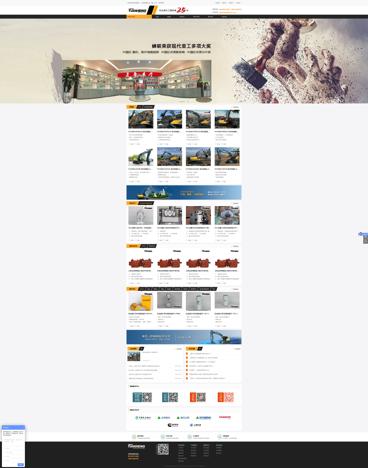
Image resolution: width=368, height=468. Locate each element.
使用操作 (193, 453)
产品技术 (193, 448)
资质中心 (231, 3)
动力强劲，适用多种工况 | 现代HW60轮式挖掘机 (142, 370)
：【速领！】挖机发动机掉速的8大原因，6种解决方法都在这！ (207, 378)
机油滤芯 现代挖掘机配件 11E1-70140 (228, 313)
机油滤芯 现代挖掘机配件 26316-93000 (141, 313)
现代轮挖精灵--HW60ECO (150, 352)
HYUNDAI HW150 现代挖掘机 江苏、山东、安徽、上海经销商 (236, 169)
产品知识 (217, 3)
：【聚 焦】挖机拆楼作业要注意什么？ (199, 354)
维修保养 (193, 456)
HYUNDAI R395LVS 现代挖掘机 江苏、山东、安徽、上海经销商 (208, 131)
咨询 (131, 144)
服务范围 (181, 461)
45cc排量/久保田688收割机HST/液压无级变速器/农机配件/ (177, 228)
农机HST (182, 17)
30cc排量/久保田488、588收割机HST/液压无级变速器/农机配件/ (150, 228)
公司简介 (181, 448)
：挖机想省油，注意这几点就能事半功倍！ (201, 366)
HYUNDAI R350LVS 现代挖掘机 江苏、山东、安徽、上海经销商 (150, 131)
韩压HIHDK (196, 17)
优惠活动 (206, 456)
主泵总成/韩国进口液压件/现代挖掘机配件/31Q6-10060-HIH (177, 271)
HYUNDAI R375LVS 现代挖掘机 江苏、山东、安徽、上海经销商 (179, 131)
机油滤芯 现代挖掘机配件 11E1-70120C (199, 313)
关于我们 (238, 3)
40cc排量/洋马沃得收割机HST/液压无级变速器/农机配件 (205, 228)
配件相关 (193, 450)
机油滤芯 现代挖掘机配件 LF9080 (168, 313)
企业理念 (181, 450)
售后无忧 (224, 17)
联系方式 (181, 456)
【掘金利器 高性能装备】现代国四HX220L (141, 378)
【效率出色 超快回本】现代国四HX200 (140, 374)
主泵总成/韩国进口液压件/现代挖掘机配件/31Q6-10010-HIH (235, 271)
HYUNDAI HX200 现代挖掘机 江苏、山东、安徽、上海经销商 (149, 169)
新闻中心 (224, 3)
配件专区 (210, 17)
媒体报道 (206, 453)
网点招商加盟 (182, 458)
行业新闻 (206, 450)
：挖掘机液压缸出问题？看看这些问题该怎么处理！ (203, 374)
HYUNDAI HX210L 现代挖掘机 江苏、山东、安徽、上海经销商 (178, 169)
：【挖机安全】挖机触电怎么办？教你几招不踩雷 (203, 358)
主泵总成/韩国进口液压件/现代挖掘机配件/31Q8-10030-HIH (148, 271)
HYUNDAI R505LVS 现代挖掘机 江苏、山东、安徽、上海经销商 (237, 131)
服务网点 (219, 453)
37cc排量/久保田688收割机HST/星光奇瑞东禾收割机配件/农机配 (237, 228)
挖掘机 (169, 17)
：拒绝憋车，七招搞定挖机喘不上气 (199, 370)
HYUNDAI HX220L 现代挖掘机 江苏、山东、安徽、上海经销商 (207, 169)
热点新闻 (206, 448)
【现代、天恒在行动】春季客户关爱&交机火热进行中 (144, 366)
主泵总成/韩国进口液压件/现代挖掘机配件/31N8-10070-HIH (206, 271)
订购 (138, 144)
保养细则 (219, 448)
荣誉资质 (181, 453)
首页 (157, 17)
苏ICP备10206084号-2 (200, 466)
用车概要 (219, 450)
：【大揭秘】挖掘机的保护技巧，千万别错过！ (202, 362)
